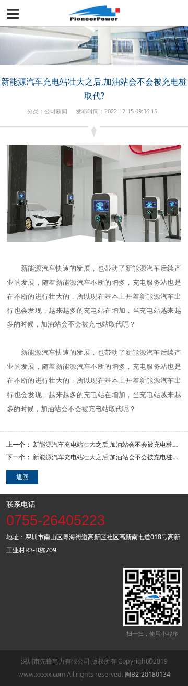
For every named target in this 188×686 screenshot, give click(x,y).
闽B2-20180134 (147, 674)
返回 (22, 476)
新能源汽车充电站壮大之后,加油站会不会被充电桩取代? (110, 444)
